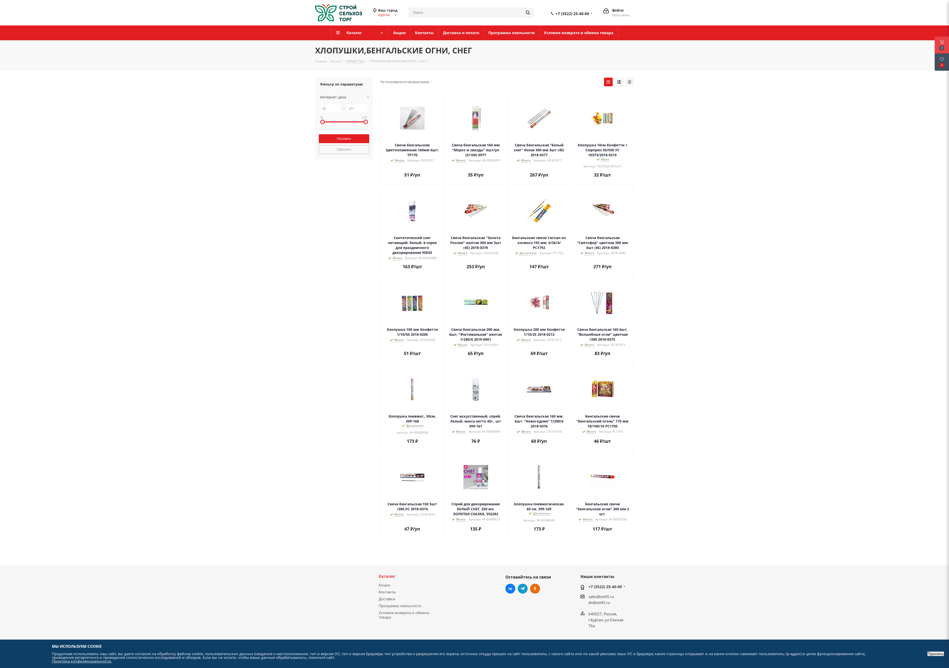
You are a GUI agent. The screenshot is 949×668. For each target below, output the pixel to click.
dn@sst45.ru (599, 602)
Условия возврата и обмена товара (404, 615)
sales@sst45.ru (601, 596)
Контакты (387, 591)
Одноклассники (535, 589)
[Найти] (528, 13)
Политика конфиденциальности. (82, 661)
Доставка (387, 598)
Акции (384, 584)
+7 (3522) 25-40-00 (572, 13)
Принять (936, 653)
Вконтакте (510, 589)
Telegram (523, 589)
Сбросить (344, 149)
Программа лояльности (400, 605)
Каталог (387, 576)
